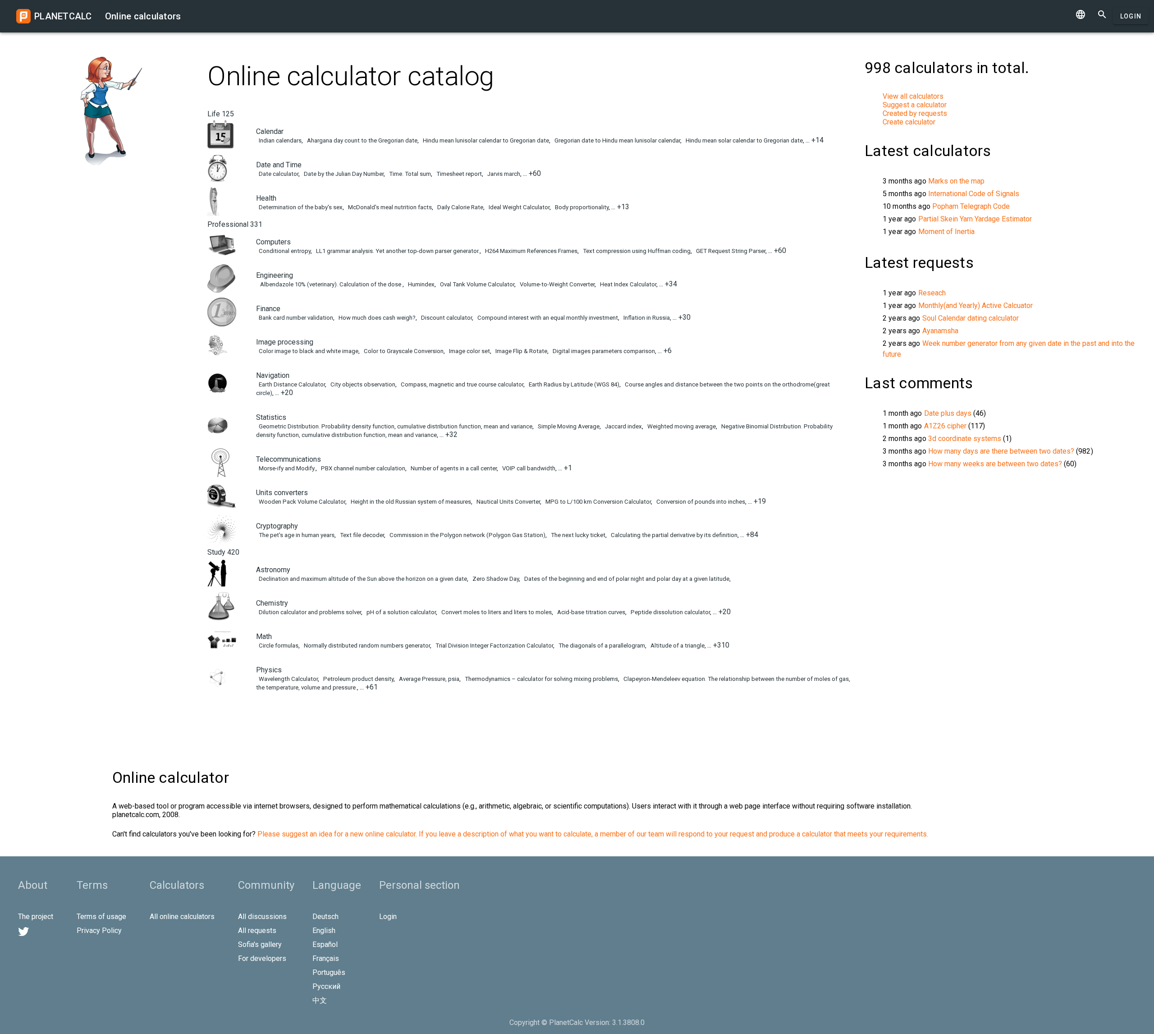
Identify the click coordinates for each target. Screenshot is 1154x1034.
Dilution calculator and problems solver (309, 612)
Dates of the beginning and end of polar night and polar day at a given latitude (626, 578)
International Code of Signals (973, 193)
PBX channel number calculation (362, 468)
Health (266, 198)
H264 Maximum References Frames (530, 251)
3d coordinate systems (964, 438)
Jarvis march (503, 173)
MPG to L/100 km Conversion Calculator (597, 501)
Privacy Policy (99, 930)
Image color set (469, 351)
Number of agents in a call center (453, 468)
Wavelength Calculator (287, 679)
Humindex (421, 284)
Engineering (274, 275)
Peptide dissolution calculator (669, 612)
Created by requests (915, 113)
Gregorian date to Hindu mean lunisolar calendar (616, 140)
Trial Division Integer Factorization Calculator (493, 645)
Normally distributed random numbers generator (366, 645)
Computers (273, 242)
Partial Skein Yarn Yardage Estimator (975, 219)
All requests (257, 930)
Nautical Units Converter (507, 501)
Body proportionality (581, 207)
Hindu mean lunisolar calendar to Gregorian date (485, 140)
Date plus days (947, 413)
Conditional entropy (284, 251)
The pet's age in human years (295, 535)
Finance (268, 308)
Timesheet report (458, 173)
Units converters (282, 492)
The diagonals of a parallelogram (601, 645)
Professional (234, 224)
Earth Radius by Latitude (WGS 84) (573, 384)
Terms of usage (101, 916)
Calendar (270, 131)
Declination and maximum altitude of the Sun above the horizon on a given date (362, 578)
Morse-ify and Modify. (286, 468)
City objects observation (362, 384)
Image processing (284, 342)
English (323, 930)
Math (264, 636)
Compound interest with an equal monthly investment (547, 317)
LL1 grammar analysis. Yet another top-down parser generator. (397, 251)
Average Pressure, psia (428, 679)
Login (1130, 16)
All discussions (262, 916)
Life (220, 114)
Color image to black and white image (307, 351)
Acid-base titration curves (590, 612)
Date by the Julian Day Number (343, 173)
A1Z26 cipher (945, 426)
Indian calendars (279, 140)
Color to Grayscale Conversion (403, 351)
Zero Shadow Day (495, 578)
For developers (262, 958)
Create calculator (909, 122)
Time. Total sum (409, 173)
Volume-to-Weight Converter (556, 284)
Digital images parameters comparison (603, 351)
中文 (319, 1000)
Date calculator (277, 173)
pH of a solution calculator (400, 612)
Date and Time (279, 165)
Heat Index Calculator (627, 284)
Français (325, 958)
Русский (326, 986)
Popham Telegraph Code (971, 206)
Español (325, 944)
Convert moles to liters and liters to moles (496, 612)
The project (35, 916)
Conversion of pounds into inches (700, 501)
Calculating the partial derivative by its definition (673, 535)
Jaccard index (623, 426)
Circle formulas (277, 645)
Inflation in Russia (646, 317)
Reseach (932, 293)
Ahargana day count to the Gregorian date (361, 140)
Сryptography (277, 526)
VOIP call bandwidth (528, 468)
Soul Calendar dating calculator (970, 318)
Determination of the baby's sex (300, 207)
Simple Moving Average (568, 426)
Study (223, 552)
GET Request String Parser (730, 251)
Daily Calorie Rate (459, 207)
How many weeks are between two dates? (995, 464)
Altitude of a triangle (677, 645)
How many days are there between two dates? (1001, 451)
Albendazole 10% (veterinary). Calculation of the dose (330, 284)
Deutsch (325, 916)
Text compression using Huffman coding (636, 251)
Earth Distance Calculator (291, 384)
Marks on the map (956, 181)
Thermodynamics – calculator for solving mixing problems (540, 679)
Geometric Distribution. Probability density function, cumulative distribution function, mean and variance (394, 426)
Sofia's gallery (260, 944)
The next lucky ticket (577, 535)
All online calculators (182, 916)
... (815, 140)
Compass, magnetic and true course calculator (461, 384)
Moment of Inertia (946, 231)
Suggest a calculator (915, 105)
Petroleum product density (358, 679)
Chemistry (272, 603)
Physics (269, 670)
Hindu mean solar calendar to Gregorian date (743, 140)
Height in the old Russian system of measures (410, 501)
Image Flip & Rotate (520, 351)
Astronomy (273, 569)
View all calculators (913, 96)
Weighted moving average (681, 426)
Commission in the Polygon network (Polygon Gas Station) (466, 535)
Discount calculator (446, 317)
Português (328, 972)
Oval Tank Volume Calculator (476, 284)
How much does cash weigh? (376, 317)
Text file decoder (361, 535)
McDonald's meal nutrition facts (389, 207)
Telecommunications (288, 459)
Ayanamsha (940, 330)
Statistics (271, 417)
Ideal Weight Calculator (518, 207)
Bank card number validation (295, 317)
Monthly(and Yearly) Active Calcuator (975, 305)
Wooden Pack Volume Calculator (301, 501)
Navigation (272, 375)
